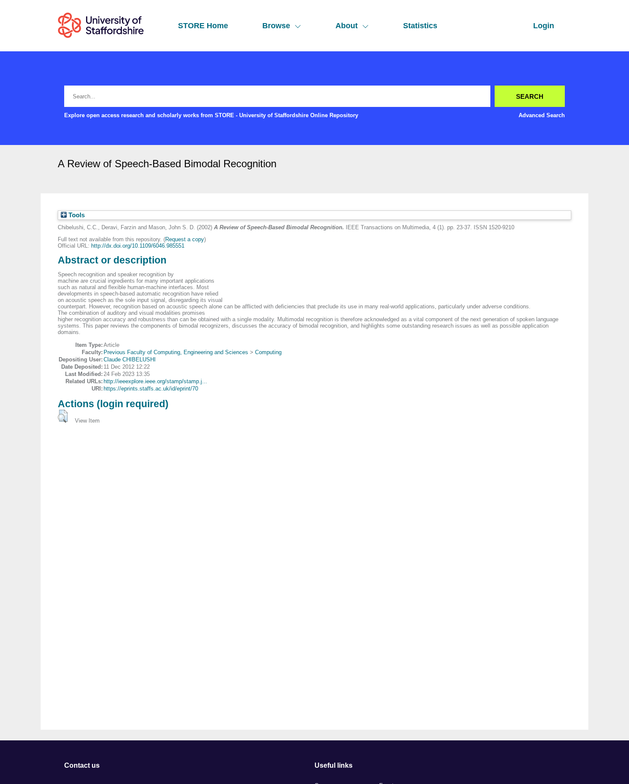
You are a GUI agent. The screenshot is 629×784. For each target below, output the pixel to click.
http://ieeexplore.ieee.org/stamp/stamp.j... (155, 381)
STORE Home (203, 25)
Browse (276, 25)
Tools (76, 215)
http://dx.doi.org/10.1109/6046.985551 (137, 246)
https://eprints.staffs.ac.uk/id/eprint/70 (151, 388)
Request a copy (184, 239)
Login (543, 25)
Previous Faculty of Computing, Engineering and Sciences (176, 352)
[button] (63, 416)
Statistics (420, 25)
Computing (268, 352)
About (346, 25)
